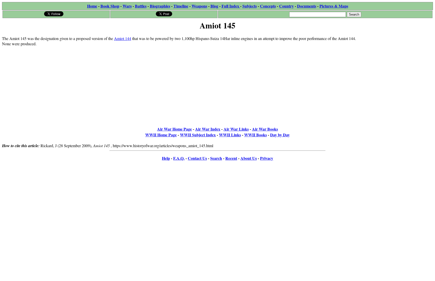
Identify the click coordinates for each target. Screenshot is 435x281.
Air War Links (236, 129)
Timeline (180, 6)
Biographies (160, 6)
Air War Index (207, 129)
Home (92, 6)
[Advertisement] (395, 63)
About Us (248, 158)
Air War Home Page (174, 129)
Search (216, 158)
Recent (231, 158)
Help (166, 158)
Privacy (266, 158)
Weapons (199, 6)
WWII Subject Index (198, 135)
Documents (306, 6)
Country (286, 6)
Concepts (268, 6)
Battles (141, 6)
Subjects (249, 6)
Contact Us (197, 158)
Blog (214, 6)
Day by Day (280, 135)
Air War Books (265, 129)
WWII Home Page (161, 135)
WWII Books (255, 135)
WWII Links (230, 135)
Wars (127, 6)
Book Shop (109, 6)
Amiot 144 (122, 38)
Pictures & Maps (333, 6)
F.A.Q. (179, 158)
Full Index (231, 6)
